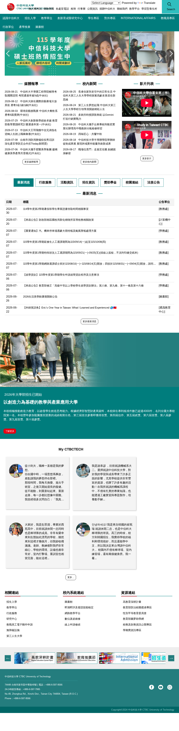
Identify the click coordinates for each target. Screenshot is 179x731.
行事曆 (81, 8)
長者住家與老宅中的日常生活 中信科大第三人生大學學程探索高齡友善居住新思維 (89, 95)
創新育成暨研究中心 (70, 18)
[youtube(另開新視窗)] (160, 687)
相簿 (73, 8)
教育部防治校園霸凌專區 (137, 607)
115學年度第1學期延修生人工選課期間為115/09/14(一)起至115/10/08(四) (64, 241)
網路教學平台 (72, 613)
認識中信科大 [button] (11, 18)
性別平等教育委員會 (134, 613)
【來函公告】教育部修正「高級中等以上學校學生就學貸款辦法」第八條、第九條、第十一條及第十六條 (83, 285)
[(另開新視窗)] (89, 360)
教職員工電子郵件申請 (19, 624)
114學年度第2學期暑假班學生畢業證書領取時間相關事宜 (56, 208)
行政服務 (11, 613)
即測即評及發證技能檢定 (79, 607)
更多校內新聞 (89, 161)
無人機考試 (35, 8)
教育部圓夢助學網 (133, 618)
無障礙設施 (13, 630)
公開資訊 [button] (92, 8)
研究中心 (11, 618)
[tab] (24, 182)
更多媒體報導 (31, 161)
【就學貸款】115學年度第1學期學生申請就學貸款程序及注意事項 (61, 274)
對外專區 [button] (110, 18)
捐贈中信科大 (107, 8)
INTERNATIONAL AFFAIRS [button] (138, 18)
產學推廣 (24, 26)
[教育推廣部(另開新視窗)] (77, 658)
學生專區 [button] (93, 18)
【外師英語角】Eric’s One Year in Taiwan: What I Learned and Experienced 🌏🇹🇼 (70, 307)
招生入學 (30, 18)
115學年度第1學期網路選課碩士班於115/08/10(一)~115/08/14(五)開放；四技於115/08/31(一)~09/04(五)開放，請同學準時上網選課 (89, 263)
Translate (149, 2)
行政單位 (8, 26)
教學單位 (11, 607)
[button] (170, 6)
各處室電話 (62, 8)
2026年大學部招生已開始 (23, 394)
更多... (70, 577)
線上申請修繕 (72, 624)
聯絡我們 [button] (122, 8)
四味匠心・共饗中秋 (90, 133)
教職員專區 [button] (168, 18)
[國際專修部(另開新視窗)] (119, 658)
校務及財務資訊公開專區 (137, 624)
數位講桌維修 (72, 618)
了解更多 (9, 431)
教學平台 (134, 8)
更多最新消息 (89, 321)
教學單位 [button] (46, 18)
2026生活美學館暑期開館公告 (40, 296)
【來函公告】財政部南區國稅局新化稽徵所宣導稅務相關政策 (58, 219)
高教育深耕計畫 (132, 601)
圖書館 (39, 26)
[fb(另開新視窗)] (151, 687)
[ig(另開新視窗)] (169, 687)
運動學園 (49, 8)
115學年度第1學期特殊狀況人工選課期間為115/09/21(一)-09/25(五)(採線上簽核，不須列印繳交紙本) (80, 252)
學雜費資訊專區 (132, 630)
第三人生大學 (14, 635)
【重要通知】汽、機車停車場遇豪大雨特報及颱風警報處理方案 (59, 230)
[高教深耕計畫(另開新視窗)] (34, 658)
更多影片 (146, 158)
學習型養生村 (149, 8)
